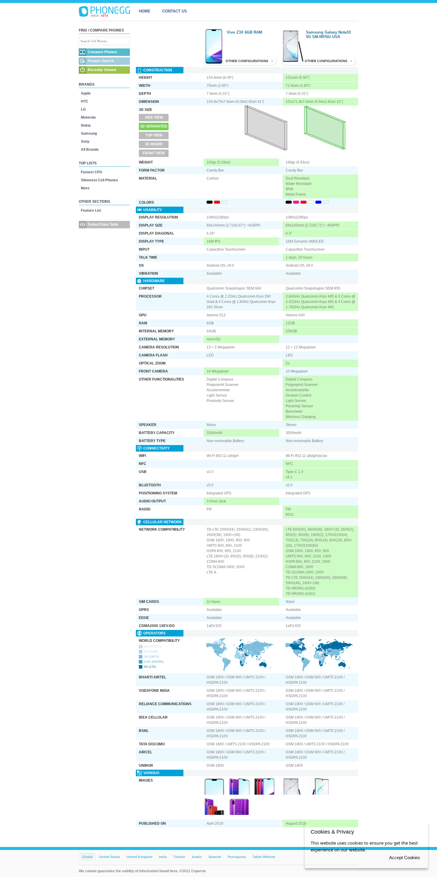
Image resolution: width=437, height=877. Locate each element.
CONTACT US (174, 11)
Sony (85, 141)
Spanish (214, 857)
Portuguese (237, 857)
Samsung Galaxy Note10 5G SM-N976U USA (328, 34)
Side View (154, 117)
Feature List (91, 210)
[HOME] (104, 11)
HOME (144, 11)
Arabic (197, 857)
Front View (154, 153)
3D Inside (154, 144)
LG (83, 109)
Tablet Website (263, 857)
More (85, 188)
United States (109, 857)
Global (87, 857)
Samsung (89, 133)
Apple (86, 93)
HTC (84, 101)
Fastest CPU (91, 172)
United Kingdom (140, 857)
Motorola (88, 117)
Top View (153, 135)
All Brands (90, 149)
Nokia (86, 125)
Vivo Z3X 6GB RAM (244, 32)
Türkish (179, 857)
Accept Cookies (404, 857)
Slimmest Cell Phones (99, 180)
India (163, 857)
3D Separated (153, 126)
